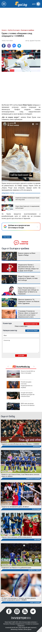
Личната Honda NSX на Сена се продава (28, 372)
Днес (35, 4)
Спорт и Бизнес (35, 602)
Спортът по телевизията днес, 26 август (15, 507)
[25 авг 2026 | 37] (21, 524)
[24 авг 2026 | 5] (21, 555)
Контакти (6, 624)
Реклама (12, 624)
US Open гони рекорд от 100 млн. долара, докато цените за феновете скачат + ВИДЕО (18, 599)
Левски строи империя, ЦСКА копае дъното (16, 537)
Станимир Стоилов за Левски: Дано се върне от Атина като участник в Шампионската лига (28, 314)
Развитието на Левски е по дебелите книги (16, 567)
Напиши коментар (24, 243)
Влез (28, 330)
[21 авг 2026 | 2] (21, 585)
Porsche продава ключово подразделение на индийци (26, 384)
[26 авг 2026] (21, 494)
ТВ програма (36, 509)
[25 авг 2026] (21, 431)
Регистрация (34, 330)
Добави (21, 355)
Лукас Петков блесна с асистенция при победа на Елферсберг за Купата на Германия (28, 291)
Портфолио (21, 625)
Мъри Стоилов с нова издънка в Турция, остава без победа (28, 278)
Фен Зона (37, 539)
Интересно (36, 446)
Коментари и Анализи (33, 478)
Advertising (14, 629)
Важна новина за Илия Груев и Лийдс (26, 254)
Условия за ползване (31, 624)
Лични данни (27, 629)
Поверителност (20, 624)
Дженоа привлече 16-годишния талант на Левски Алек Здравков (28, 301)
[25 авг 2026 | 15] (21, 461)
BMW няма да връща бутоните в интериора (27, 404)
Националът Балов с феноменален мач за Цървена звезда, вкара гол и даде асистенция (28, 268)
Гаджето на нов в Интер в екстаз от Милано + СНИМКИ (20, 444)
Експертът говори (34, 570)
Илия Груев (7, 237)
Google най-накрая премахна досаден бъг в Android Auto (28, 394)
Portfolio (20, 629)
